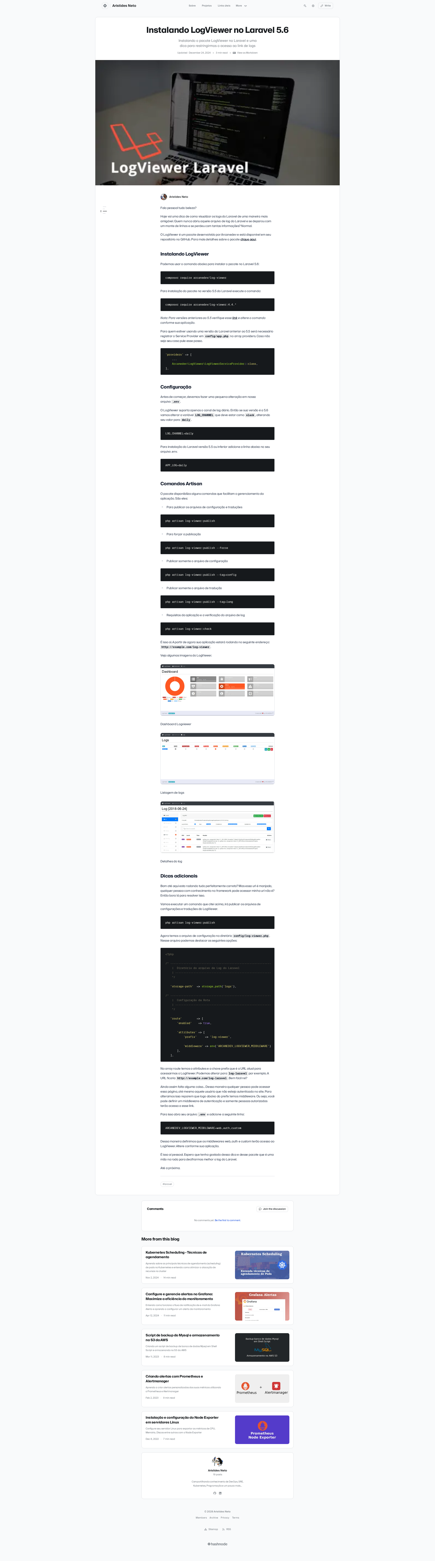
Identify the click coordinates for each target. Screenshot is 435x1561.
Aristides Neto (124, 6)
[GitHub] (214, 1493)
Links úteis (224, 6)
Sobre (192, 6)
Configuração (108, 218)
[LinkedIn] (220, 1493)
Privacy (225, 1518)
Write (328, 6)
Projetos (207, 6)
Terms (235, 1518)
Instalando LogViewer (113, 214)
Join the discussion (274, 1209)
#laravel (167, 1184)
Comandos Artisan (112, 223)
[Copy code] (270, 275)
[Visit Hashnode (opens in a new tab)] (217, 1544)
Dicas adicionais (110, 228)
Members (201, 1518)
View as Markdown (247, 53)
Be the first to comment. (228, 1220)
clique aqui (248, 239)
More (239, 6)
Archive (214, 1518)
